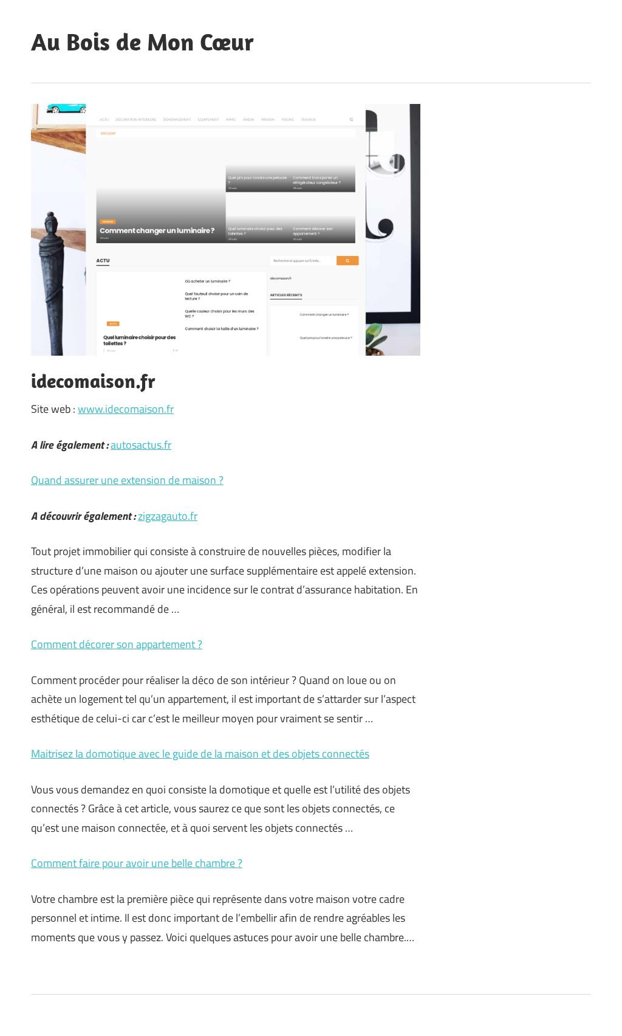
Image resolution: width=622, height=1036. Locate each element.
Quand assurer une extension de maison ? (127, 480)
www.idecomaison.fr (126, 409)
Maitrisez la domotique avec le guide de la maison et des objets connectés (200, 753)
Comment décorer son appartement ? (116, 644)
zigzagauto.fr (167, 516)
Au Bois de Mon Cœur (142, 41)
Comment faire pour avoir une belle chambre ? (136, 863)
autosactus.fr (141, 445)
